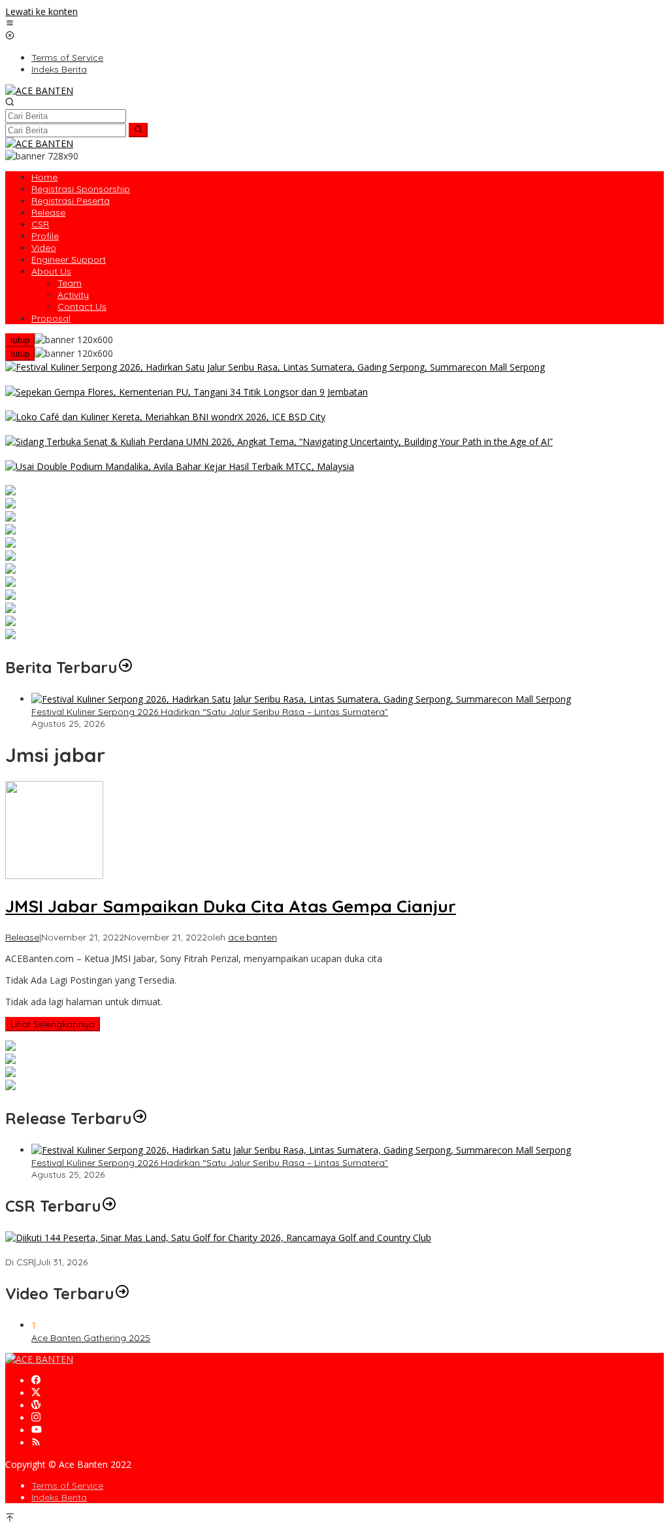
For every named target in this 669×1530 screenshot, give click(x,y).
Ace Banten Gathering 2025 (90, 1338)
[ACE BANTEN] (39, 90)
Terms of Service (67, 1485)
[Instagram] (36, 1418)
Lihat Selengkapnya (52, 1024)
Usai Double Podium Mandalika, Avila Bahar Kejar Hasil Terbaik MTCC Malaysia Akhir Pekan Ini (208, 479)
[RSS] (36, 1443)
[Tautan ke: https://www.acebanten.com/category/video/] (122, 1293)
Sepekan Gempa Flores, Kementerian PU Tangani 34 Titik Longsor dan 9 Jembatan (185, 404)
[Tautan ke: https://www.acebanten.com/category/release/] (125, 667)
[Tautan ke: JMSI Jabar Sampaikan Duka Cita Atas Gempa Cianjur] (54, 875)
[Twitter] (36, 1393)
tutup (19, 340)
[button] (138, 130)
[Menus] (9, 24)
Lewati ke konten (41, 11)
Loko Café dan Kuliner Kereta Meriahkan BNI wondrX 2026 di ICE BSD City (163, 429)
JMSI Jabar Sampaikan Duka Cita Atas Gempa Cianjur (230, 906)
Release (22, 937)
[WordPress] (36, 1405)
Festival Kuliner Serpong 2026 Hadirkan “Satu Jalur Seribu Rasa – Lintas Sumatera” (183, 380)
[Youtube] (36, 1430)
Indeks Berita (59, 1497)
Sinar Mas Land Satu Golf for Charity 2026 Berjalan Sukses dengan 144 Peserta (175, 1250)
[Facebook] (36, 1380)
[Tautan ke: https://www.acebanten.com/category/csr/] (109, 1206)
